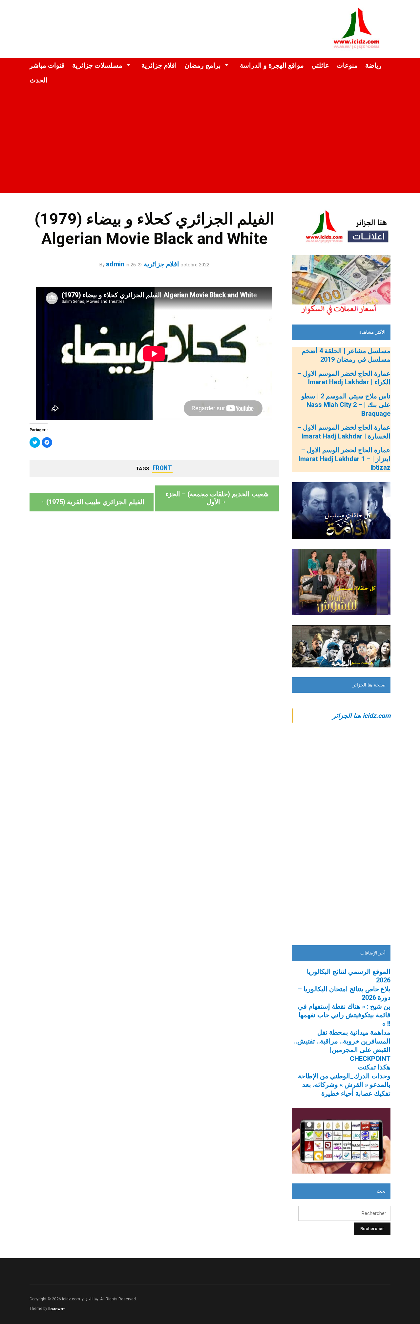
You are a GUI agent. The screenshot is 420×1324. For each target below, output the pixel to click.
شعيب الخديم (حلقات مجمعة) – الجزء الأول (217, 498)
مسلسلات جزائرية (97, 65)
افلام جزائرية (159, 65)
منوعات (347, 65)
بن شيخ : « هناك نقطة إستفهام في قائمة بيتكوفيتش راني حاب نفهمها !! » (344, 1015)
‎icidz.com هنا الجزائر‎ (361, 716)
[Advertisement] (210, 147)
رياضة (373, 65)
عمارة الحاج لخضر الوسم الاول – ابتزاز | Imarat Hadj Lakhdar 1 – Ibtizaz (344, 458)
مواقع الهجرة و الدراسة (272, 65)
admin (115, 264)
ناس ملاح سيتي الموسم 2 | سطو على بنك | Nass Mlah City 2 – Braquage (345, 404)
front (162, 468)
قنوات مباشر (47, 65)
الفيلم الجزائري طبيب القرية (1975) (95, 502)
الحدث (39, 80)
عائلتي (320, 65)
